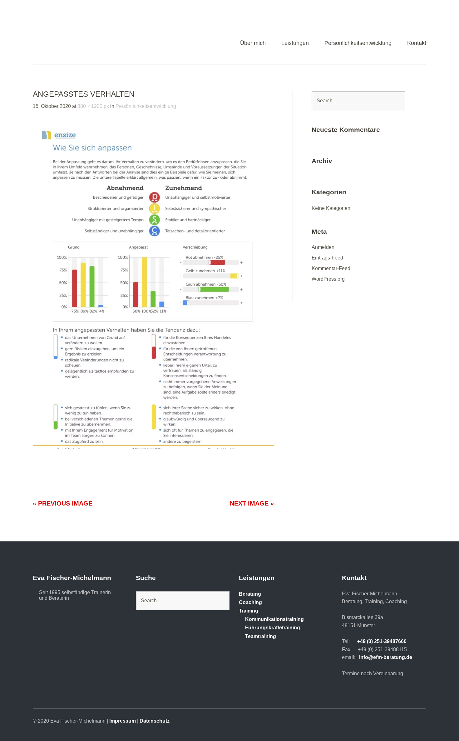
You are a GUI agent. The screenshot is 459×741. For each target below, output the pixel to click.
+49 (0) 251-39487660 (382, 641)
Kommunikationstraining (274, 619)
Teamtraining (260, 636)
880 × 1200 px (93, 106)
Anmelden (323, 247)
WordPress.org (328, 279)
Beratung (250, 594)
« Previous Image (62, 503)
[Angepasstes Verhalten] (153, 447)
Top (419, 720)
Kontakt (416, 43)
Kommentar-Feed (331, 268)
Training (248, 610)
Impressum (122, 721)
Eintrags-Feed (327, 257)
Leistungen (295, 43)
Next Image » (252, 503)
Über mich (253, 43)
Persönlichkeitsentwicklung (358, 43)
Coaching (250, 602)
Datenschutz (155, 721)
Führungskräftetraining (272, 627)
